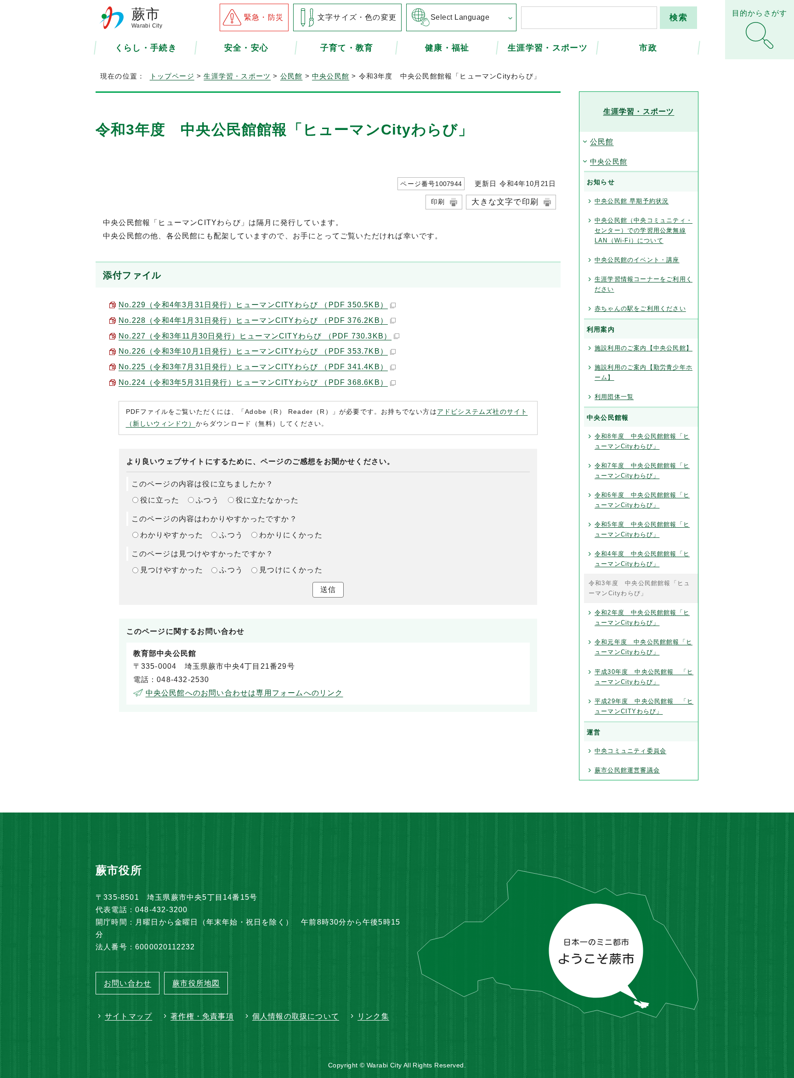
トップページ (172, 76)
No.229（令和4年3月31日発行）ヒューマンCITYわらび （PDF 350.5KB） (253, 305)
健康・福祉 (447, 47)
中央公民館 (330, 76)
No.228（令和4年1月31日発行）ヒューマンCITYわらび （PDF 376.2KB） (253, 320)
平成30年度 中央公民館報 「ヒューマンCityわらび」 (644, 676)
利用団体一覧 (614, 396)
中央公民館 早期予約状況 (632, 201)
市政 (648, 47)
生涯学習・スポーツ (548, 47)
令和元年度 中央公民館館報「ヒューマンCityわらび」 (643, 646)
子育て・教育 (347, 47)
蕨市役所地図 (196, 983)
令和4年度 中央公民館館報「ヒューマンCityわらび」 (642, 558)
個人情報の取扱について (295, 1016)
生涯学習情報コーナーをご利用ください (643, 284)
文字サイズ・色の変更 (357, 17)
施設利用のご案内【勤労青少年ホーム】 (643, 372)
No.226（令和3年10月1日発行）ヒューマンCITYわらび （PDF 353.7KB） (253, 351)
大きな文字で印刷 (505, 202)
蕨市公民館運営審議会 (627, 770)
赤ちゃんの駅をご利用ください (640, 308)
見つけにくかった (291, 570)
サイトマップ (128, 1016)
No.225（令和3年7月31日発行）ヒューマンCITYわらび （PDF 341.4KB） (253, 367)
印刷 (438, 201)
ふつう (208, 500)
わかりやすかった (172, 535)
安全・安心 (246, 47)
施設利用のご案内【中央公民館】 (643, 347)
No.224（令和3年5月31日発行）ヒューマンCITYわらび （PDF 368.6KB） (253, 382)
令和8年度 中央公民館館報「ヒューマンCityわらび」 (642, 441)
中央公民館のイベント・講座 (637, 259)
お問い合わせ (127, 983)
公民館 (291, 76)
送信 (328, 589)
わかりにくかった (291, 535)
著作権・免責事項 (202, 1016)
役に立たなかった (267, 500)
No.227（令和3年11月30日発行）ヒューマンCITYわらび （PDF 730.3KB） (255, 336)
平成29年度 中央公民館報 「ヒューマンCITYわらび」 (644, 706)
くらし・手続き (146, 47)
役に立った (160, 500)
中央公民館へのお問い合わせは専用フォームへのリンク (244, 693)
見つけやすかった (172, 570)
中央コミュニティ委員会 (630, 750)
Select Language (460, 17)
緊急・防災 (264, 17)
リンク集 (373, 1016)
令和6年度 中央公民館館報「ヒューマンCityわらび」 (642, 499)
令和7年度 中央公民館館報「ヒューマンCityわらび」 (642, 470)
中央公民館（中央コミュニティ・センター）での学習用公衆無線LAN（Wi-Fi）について (643, 230)
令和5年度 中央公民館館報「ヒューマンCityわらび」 (642, 529)
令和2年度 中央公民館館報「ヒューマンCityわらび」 (642, 617)
